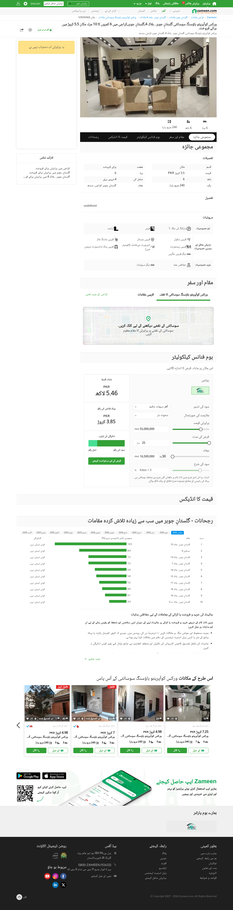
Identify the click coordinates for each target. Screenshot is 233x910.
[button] (151, 406)
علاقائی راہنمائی (171, 4)
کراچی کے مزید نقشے (97, 294)
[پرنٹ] (30, 30)
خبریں (163, 858)
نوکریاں (213, 863)
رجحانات (93, 137)
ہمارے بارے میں (208, 853)
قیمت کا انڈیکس (117, 137)
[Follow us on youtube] (46, 879)
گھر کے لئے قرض (43, 30)
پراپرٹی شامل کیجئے (156, 878)
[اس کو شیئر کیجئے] (31, 719)
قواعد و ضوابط (208, 878)
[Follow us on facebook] (62, 879)
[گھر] (214, 3)
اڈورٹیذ (213, 873)
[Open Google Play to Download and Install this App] (28, 778)
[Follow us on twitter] (62, 888)
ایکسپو (163, 868)
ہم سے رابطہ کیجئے (206, 858)
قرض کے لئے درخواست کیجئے (106, 461)
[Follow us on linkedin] (54, 888)
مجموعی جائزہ (202, 137)
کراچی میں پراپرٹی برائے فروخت (52, 168)
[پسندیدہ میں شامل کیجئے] (27, 719)
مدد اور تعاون (209, 868)
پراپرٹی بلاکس (191, 4)
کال (35, 750)
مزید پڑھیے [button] (94, 659)
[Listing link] (140, 720)
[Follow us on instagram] (54, 879)
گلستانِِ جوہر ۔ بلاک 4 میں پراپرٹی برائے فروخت (46, 177)
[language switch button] (35, 3)
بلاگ (157, 4)
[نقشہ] (35, 719)
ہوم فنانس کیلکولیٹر (148, 137)
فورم (164, 863)
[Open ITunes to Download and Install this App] (53, 778)
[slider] (201, 429)
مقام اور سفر (176, 137)
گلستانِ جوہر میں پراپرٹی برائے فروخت (49, 173)
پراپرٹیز (206, 4)
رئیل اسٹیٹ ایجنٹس (156, 873)
